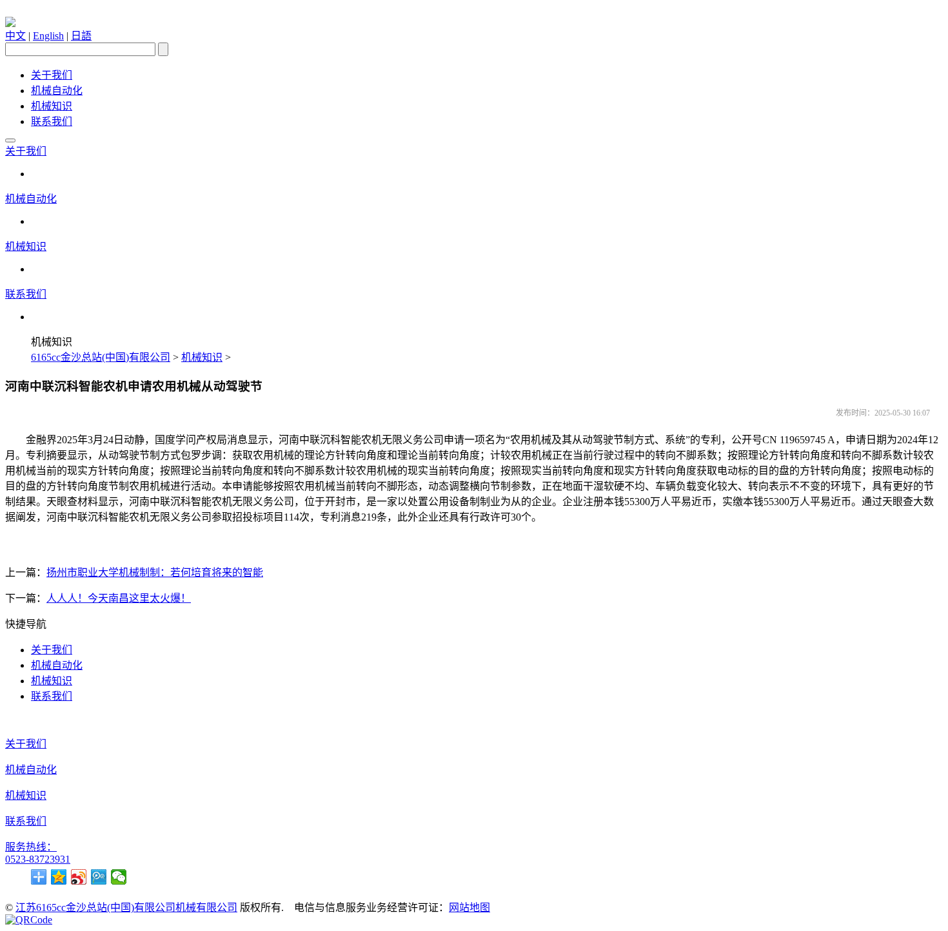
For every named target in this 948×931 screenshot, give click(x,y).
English (48, 35)
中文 (15, 35)
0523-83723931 (37, 859)
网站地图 (469, 907)
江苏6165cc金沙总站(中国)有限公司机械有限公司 (126, 907)
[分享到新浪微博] (79, 877)
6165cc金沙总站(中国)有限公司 (100, 357)
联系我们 (51, 121)
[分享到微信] (119, 877)
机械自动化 (57, 90)
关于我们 (51, 75)
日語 (81, 35)
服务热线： (31, 846)
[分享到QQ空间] (59, 877)
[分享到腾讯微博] (99, 877)
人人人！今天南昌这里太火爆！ (118, 598)
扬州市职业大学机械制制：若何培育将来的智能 (154, 572)
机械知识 (51, 106)
